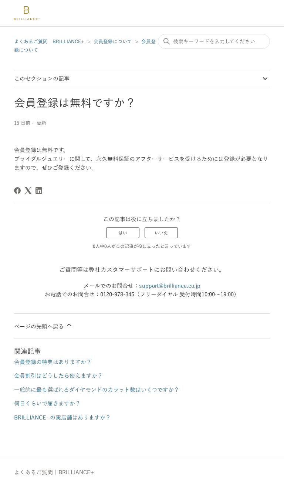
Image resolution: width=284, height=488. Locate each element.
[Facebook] (17, 190)
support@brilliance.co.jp (169, 286)
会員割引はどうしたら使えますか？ (58, 375)
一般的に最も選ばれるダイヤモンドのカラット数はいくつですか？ (96, 390)
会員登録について (113, 41)
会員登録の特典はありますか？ (53, 362)
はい (122, 232)
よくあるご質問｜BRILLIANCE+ (49, 41)
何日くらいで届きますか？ (47, 403)
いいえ (161, 232)
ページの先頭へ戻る (39, 326)
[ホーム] (27, 13)
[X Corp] (28, 190)
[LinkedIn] (39, 190)
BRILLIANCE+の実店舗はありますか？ (62, 417)
